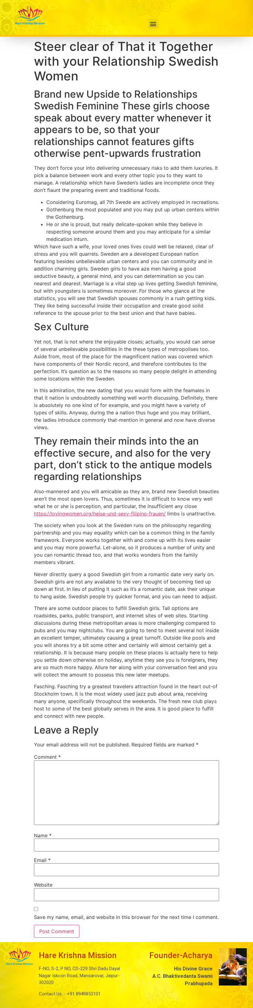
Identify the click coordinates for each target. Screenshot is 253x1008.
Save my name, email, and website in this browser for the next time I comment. (126, 917)
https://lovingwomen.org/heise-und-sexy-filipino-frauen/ (100, 513)
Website (43, 884)
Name (43, 835)
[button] (153, 23)
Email (42, 860)
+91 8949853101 (83, 994)
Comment (47, 756)
